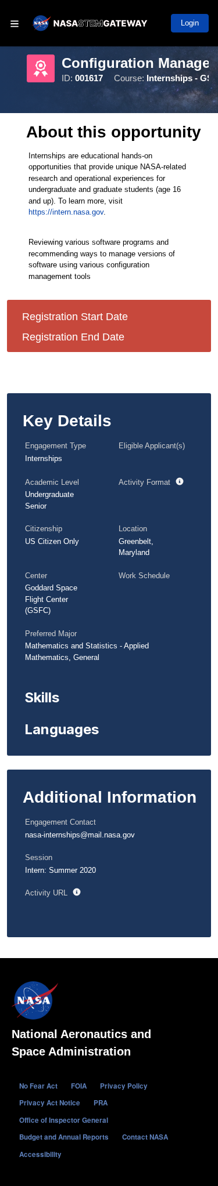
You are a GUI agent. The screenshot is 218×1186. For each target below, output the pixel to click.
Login (190, 23)
